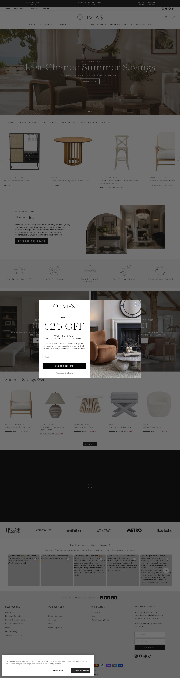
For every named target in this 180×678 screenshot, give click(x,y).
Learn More (58, 670)
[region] (48, 665)
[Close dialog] (137, 304)
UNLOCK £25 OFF (64, 366)
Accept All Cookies (81, 670)
